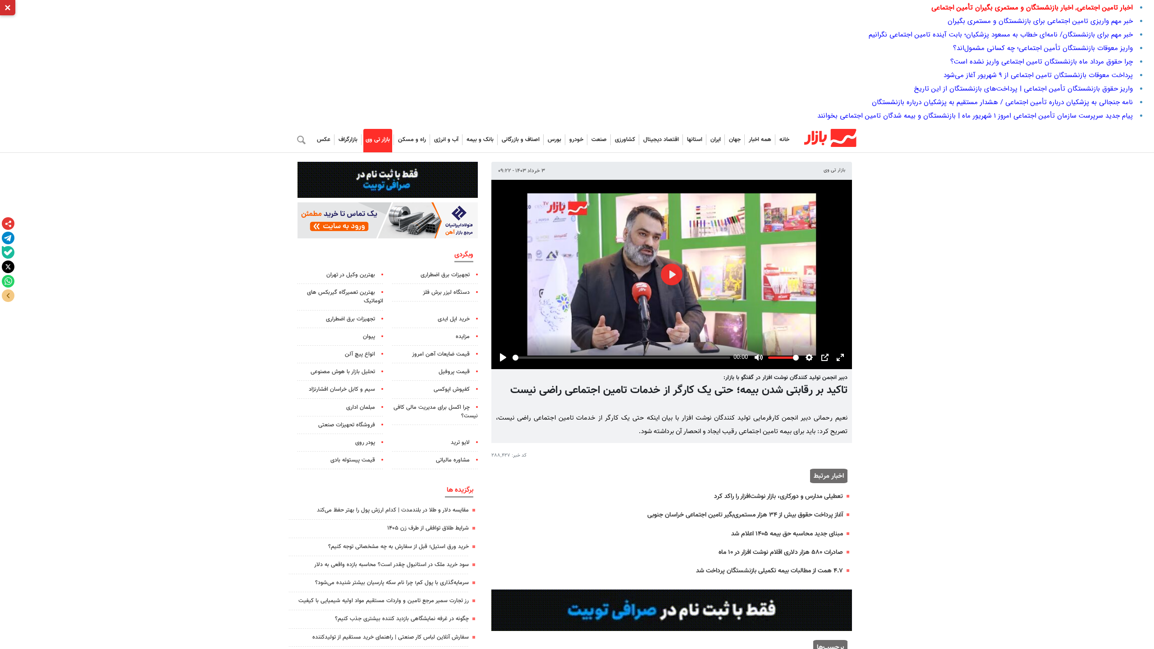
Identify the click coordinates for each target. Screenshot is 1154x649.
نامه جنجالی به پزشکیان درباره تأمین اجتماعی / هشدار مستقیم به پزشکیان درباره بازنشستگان (1002, 102)
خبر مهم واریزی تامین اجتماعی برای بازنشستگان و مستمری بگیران (1040, 21)
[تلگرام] (8, 238)
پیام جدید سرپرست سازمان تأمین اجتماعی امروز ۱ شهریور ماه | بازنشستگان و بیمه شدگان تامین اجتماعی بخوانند (975, 115)
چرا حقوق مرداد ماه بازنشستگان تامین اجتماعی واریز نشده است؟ (1041, 61)
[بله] (8, 252)
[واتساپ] (8, 281)
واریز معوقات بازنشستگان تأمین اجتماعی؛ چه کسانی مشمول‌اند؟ (1043, 48)
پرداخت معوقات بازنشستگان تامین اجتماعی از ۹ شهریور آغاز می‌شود (1038, 75)
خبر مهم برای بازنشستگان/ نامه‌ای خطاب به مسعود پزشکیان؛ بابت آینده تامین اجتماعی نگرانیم (1001, 34)
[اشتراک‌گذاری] (8, 223)
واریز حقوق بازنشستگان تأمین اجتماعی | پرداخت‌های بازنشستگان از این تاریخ (1023, 88)
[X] (8, 267)
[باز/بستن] (8, 295)
